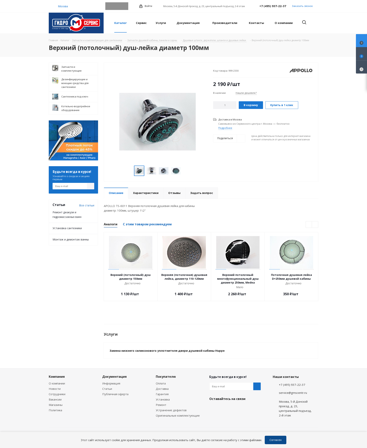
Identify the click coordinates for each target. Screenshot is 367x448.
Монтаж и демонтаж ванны (71, 239)
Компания (57, 376)
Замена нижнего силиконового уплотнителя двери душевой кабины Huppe (167, 350)
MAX (124, 6)
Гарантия (162, 394)
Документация (114, 376)
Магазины (56, 405)
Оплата (161, 383)
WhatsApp (117, 6)
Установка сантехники (67, 228)
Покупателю (166, 376)
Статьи (107, 389)
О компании (57, 383)
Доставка (162, 389)
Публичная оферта (115, 394)
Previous (309, 224)
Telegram (109, 6)
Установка (163, 399)
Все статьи (86, 205)
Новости (55, 389)
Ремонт (161, 405)
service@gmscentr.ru (293, 393)
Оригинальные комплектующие (178, 415)
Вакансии (55, 399)
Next (315, 224)
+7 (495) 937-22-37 (272, 6)
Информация (111, 383)
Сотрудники (57, 394)
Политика (55, 410)
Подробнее (225, 128)
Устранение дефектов (171, 410)
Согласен (276, 440)
